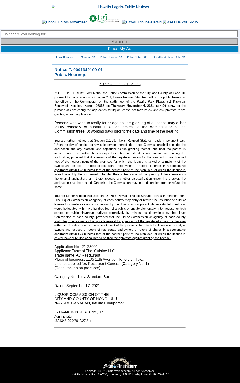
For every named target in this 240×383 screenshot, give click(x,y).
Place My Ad (119, 48)
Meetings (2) (88, 57)
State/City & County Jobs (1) (169, 57)
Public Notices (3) (137, 57)
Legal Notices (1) (66, 57)
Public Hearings (70, 74)
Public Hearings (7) (111, 57)
